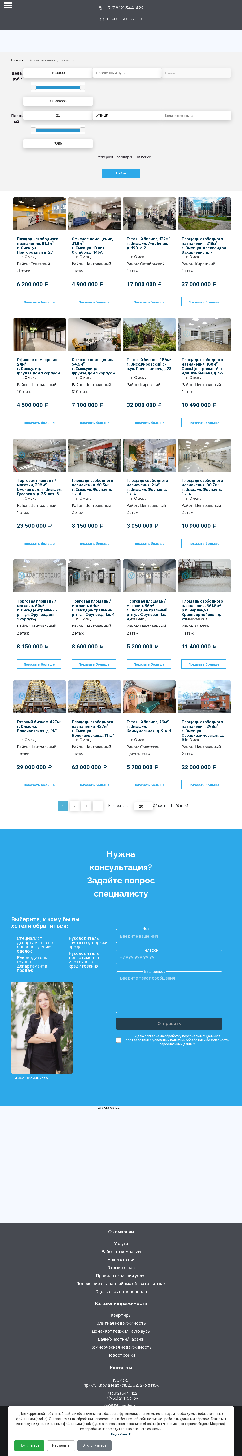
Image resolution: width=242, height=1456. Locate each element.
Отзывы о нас (121, 1267)
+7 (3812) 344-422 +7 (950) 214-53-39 (121, 1395)
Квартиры (121, 1315)
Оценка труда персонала (121, 1291)
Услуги (121, 1243)
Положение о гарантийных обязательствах (121, 1283)
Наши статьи (121, 1259)
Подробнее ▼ (121, 1434)
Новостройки (121, 1355)
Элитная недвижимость (121, 1323)
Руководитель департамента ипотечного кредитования (84, 959)
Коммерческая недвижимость (121, 1347)
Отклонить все (94, 1445)
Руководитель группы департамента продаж (32, 964)
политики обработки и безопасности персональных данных (194, 1042)
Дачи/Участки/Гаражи (121, 1339)
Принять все (29, 1445)
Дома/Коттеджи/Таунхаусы (121, 1331)
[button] (157, 115)
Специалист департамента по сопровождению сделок (35, 944)
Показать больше (39, 302)
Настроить (60, 1445)
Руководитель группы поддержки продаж (88, 942)
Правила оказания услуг (121, 1275)
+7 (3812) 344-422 (125, 8)
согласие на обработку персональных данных (181, 1036)
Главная (17, 60)
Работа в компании (121, 1251)
